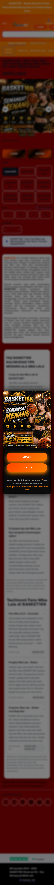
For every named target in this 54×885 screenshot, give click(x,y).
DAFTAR (27, 467)
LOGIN (27, 456)
